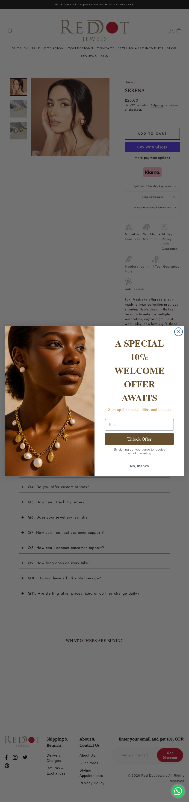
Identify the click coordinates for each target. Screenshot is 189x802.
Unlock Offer (139, 439)
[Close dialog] (178, 332)
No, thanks (139, 466)
